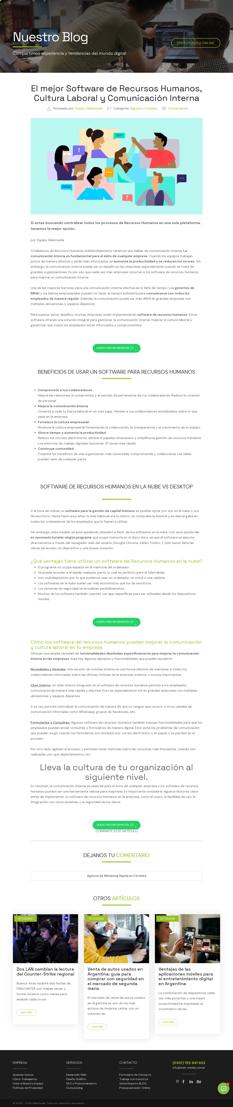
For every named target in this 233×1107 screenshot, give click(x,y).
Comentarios (178, 108)
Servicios (74, 1062)
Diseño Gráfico (76, 1079)
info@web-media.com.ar (189, 1068)
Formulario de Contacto (135, 1075)
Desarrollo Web (76, 1075)
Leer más (26, 1012)
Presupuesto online (195, 43)
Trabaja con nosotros (133, 1079)
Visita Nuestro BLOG (132, 1083)
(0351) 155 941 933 (189, 1062)
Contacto (128, 1062)
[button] (223, 1088)
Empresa (20, 1062)
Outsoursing (74, 1088)
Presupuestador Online (134, 1088)
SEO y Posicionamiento (81, 1083)
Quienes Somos (23, 1075)
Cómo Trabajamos (25, 1079)
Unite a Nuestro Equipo (28, 1083)
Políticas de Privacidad (28, 1088)
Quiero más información (116, 348)
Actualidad (25, 918)
